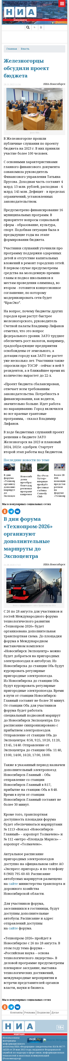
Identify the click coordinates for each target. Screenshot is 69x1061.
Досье (55, 1012)
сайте (13, 884)
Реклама (29, 1012)
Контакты (16, 1012)
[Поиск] (28, 27)
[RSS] (34, 27)
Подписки (43, 1012)
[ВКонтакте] (41, 27)
